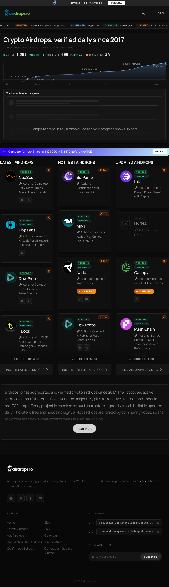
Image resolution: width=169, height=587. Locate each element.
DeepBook (120, 25)
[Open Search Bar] (143, 13)
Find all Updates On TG (140, 370)
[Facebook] (30, 498)
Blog (47, 522)
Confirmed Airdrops (20, 548)
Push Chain (30, 25)
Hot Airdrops (15, 535)
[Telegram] (11, 498)
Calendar (50, 535)
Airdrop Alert (53, 542)
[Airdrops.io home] (20, 469)
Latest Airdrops (17, 529)
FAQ (47, 529)
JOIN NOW (116, 3)
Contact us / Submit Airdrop (58, 550)
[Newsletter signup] (40, 498)
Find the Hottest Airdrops (82, 370)
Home (11, 522)
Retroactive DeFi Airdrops (24, 542)
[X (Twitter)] (21, 498)
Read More (85, 428)
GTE (148, 25)
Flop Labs (87, 25)
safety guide (140, 481)
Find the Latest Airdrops (25, 370)
